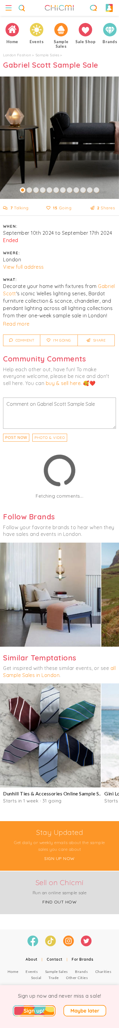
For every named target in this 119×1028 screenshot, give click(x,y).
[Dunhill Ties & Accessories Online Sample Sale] (50, 735)
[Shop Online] (85, 30)
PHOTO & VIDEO (49, 437)
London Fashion (17, 55)
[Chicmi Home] (12, 30)
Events (32, 971)
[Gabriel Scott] (50, 595)
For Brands (82, 959)
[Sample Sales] (61, 30)
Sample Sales (47, 55)
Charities (103, 971)
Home (13, 971)
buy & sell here (63, 383)
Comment (24, 340)
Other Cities (77, 977)
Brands (81, 971)
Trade (54, 977)
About (32, 959)
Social (36, 977)
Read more (16, 324)
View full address (23, 267)
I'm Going (61, 340)
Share (99, 340)
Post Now (16, 437)
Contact (55, 959)
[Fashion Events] (36, 30)
